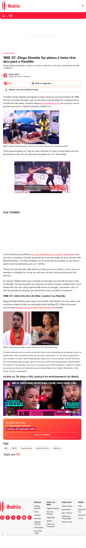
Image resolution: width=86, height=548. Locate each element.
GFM (80, 506)
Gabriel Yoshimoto (42, 448)
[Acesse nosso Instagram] (2, 517)
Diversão (37, 518)
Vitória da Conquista (50, 525)
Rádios (81, 502)
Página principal (52, 508)
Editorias (37, 502)
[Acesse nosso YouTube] (24, 517)
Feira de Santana (49, 513)
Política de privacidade (66, 517)
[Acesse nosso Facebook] (7, 517)
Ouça (10, 83)
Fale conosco (67, 513)
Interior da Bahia (50, 503)
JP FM (80, 518)
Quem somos (67, 506)
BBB (6, 448)
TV (10, 16)
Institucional (66, 502)
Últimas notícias (37, 507)
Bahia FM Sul (81, 510)
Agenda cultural (37, 523)
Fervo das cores (38, 532)
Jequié (49, 521)
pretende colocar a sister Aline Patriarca (33, 307)
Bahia (36, 512)
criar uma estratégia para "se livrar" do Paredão (52, 254)
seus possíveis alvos (51, 103)
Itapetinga (50, 517)
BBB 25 (14, 448)
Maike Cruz (57, 448)
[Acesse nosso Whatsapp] (29, 517)
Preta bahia (38, 527)
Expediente (66, 509)
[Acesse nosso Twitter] (13, 517)
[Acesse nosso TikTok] (18, 517)
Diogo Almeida (26, 448)
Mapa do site (67, 522)
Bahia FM (81, 515)
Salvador (37, 515)
